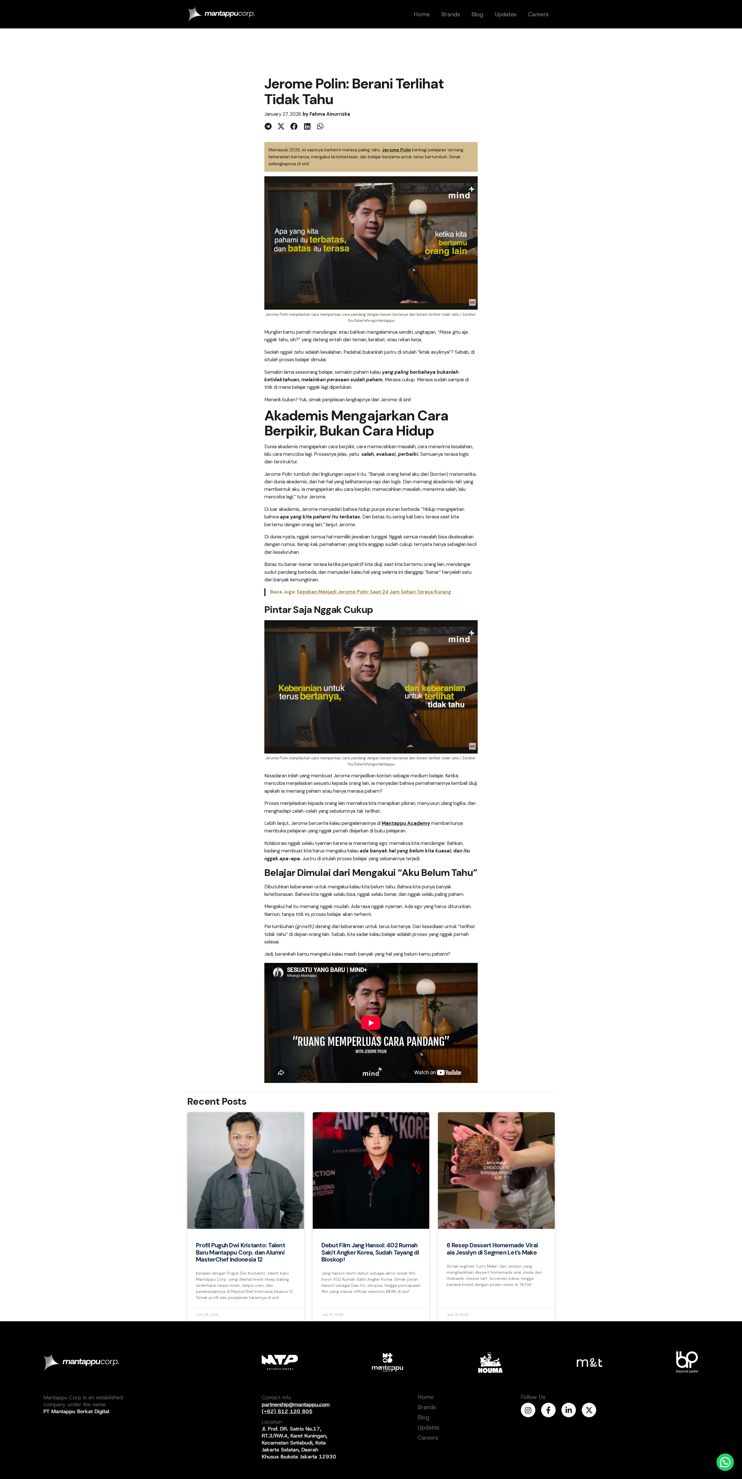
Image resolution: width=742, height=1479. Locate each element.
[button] (267, 126)
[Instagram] (528, 1410)
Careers (428, 1437)
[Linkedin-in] (568, 1410)
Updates (428, 1427)
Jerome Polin (396, 150)
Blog (423, 1417)
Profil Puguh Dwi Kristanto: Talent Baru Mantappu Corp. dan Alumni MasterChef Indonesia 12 (240, 1252)
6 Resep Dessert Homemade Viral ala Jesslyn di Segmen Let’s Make (492, 1248)
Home (426, 1397)
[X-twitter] (589, 1410)
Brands (427, 1407)
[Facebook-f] (548, 1410)
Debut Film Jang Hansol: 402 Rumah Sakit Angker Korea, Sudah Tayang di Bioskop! (370, 1252)
